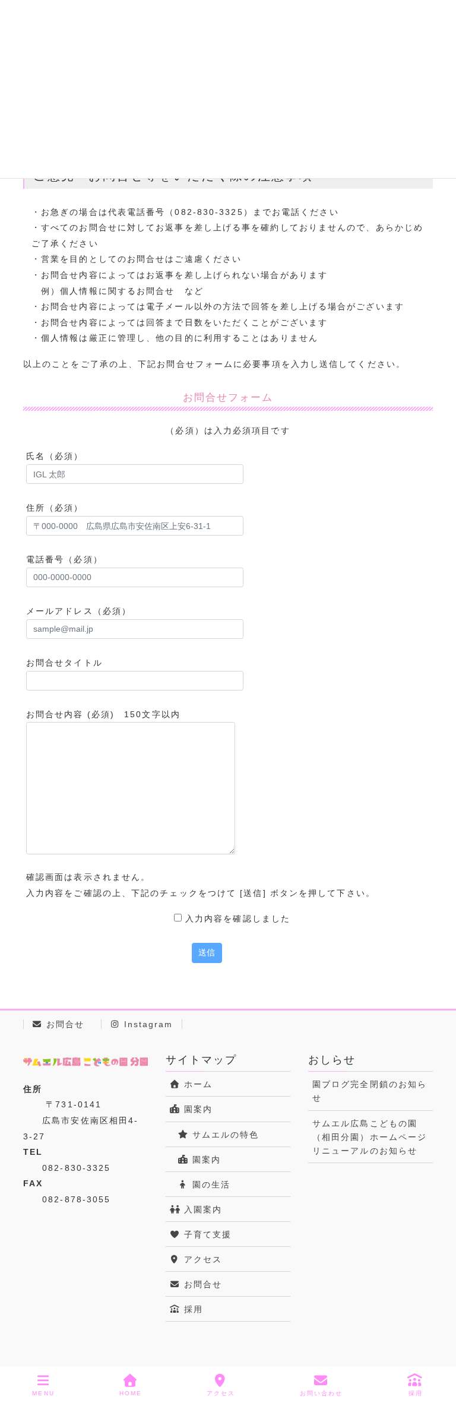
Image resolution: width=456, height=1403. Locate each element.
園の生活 (209, 1184)
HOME (130, 1393)
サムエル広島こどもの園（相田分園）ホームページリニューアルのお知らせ (369, 1137)
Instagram (147, 1024)
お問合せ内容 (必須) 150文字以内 (103, 714)
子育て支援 (206, 1234)
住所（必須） (55, 507)
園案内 (196, 1109)
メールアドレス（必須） (78, 611)
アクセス (201, 1259)
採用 (191, 1309)
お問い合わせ (321, 1393)
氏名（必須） (55, 456)
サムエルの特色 (223, 1134)
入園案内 (201, 1209)
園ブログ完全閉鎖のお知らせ (369, 1091)
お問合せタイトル (64, 662)
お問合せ (64, 1024)
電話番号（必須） (64, 559)
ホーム (196, 1084)
